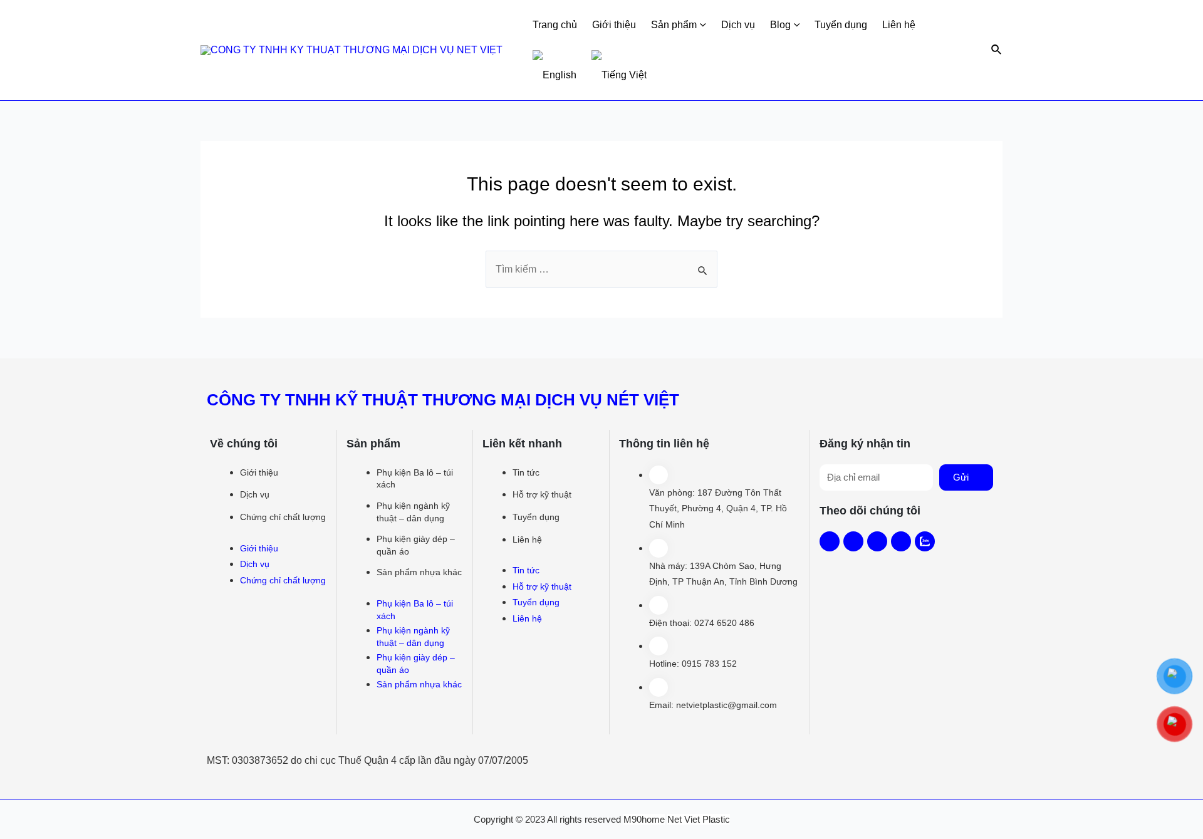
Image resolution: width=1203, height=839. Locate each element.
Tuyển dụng (841, 24)
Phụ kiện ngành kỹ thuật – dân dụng (413, 512)
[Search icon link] (996, 50)
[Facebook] (830, 541)
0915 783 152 (709, 664)
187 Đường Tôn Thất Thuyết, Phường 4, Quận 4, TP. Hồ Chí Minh (718, 508)
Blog (780, 24)
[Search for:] (601, 269)
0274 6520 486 (724, 623)
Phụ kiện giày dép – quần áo (416, 545)
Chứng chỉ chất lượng (283, 517)
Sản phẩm (674, 24)
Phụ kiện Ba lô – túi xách (415, 478)
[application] (701, 25)
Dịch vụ (738, 24)
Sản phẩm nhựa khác (419, 572)
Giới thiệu (614, 24)
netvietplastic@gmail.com (726, 705)
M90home (644, 819)
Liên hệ (898, 24)
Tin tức (526, 472)
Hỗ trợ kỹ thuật (542, 494)
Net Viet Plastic (698, 819)
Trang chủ (555, 24)
